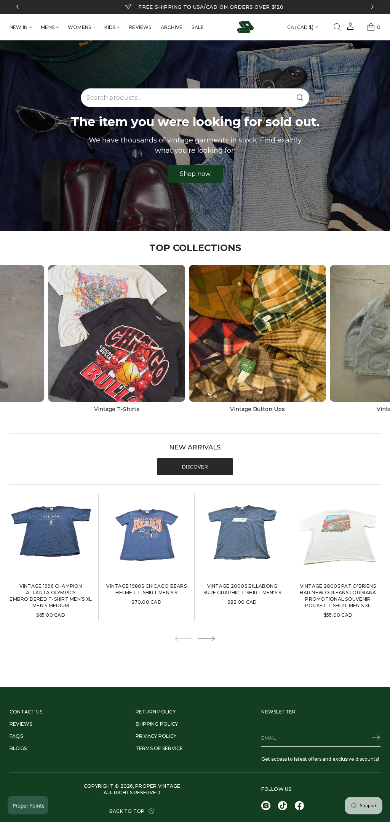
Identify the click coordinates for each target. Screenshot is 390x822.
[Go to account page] (350, 29)
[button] (337, 27)
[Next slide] (206, 638)
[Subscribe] (375, 737)
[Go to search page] (337, 27)
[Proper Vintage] (245, 27)
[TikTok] (282, 805)
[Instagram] (265, 805)
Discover (195, 467)
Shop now (195, 174)
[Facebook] (299, 805)
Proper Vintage (157, 786)
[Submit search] (300, 97)
